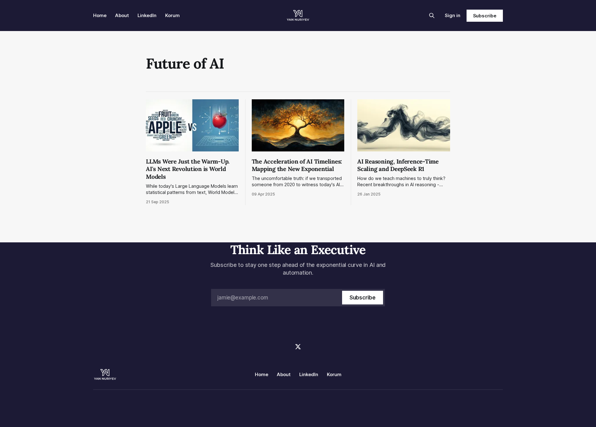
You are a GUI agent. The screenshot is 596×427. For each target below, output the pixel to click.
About (122, 15)
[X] (298, 347)
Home (99, 15)
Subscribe (484, 16)
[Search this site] (432, 15)
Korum (172, 15)
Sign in (452, 15)
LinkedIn (147, 15)
